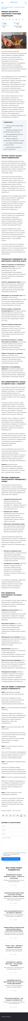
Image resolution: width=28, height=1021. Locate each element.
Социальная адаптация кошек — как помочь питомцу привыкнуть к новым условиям (14, 894)
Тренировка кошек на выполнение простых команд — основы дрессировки (14, 981)
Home (2, 7)
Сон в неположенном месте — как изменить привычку (14, 911)
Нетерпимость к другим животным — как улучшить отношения (14, 963)
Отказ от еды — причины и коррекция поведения (14, 946)
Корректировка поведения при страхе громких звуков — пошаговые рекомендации (14, 929)
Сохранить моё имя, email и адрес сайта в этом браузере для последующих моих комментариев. (14, 854)
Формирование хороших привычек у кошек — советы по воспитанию (14, 876)
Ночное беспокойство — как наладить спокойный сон (14, 999)
